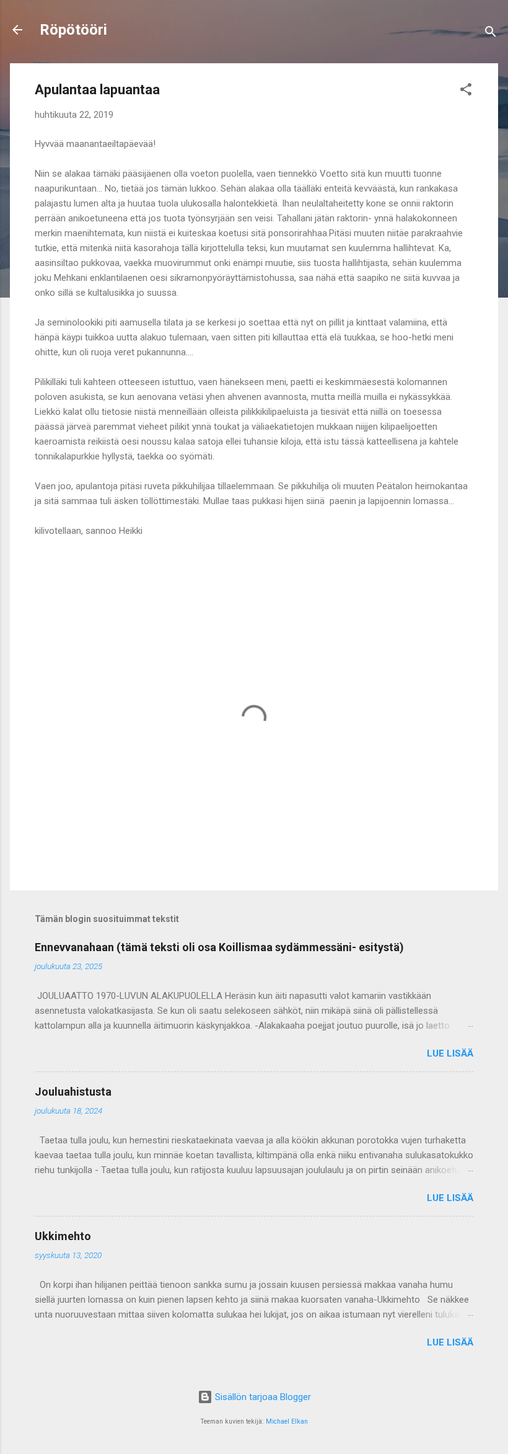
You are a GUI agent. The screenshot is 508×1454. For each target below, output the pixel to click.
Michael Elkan (287, 1421)
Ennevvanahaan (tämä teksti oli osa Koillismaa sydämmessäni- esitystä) (219, 947)
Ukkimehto (63, 1236)
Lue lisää (450, 1053)
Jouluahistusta (73, 1091)
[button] (465, 91)
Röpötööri (73, 29)
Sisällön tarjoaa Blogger (261, 1397)
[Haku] (490, 34)
